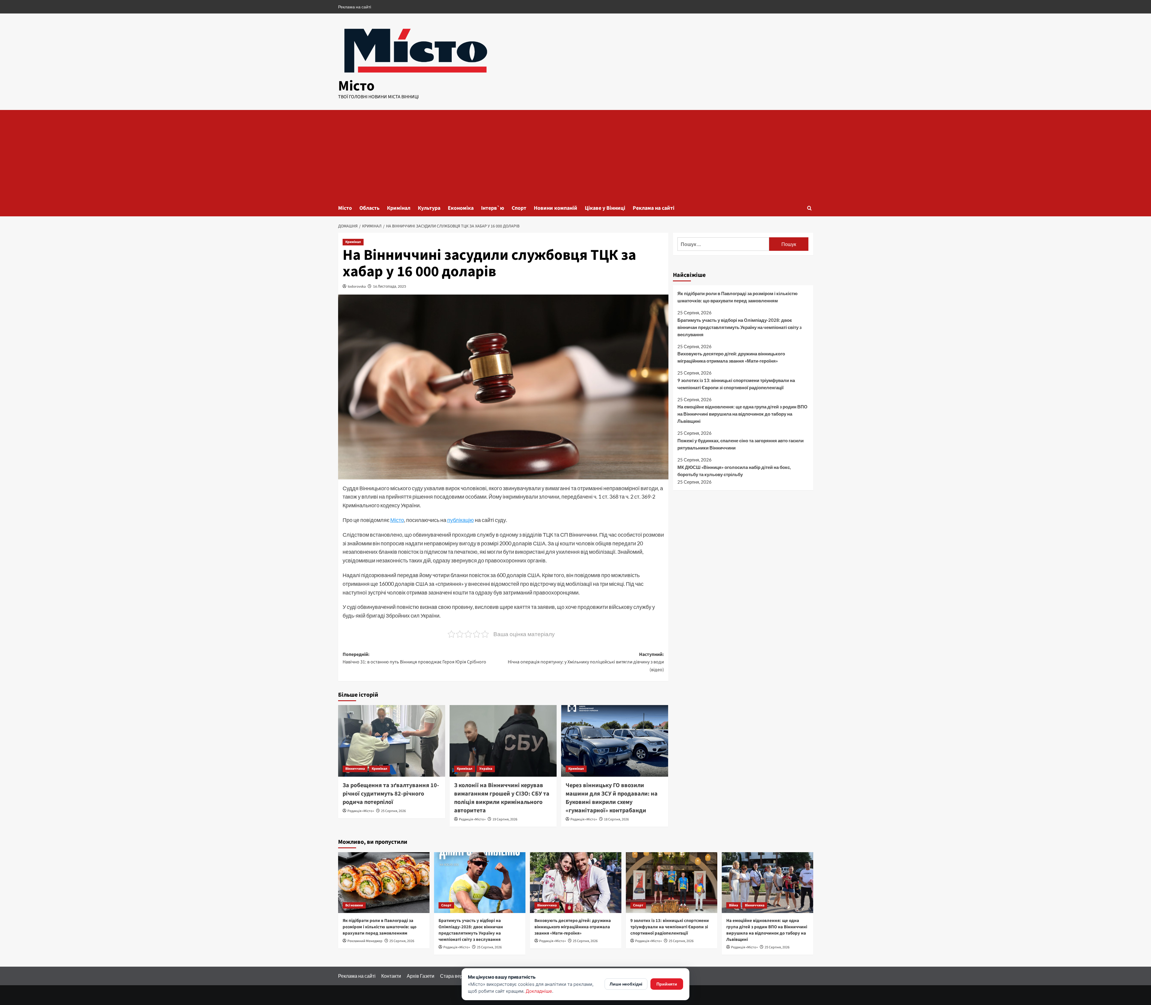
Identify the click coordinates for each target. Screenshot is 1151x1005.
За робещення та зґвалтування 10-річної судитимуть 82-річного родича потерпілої (391, 793)
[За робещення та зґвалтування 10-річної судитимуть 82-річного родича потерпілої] (391, 740)
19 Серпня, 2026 (504, 819)
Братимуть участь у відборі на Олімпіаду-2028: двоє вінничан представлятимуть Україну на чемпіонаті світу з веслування (739, 327)
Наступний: (586, 662)
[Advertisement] (575, 155)
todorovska (357, 286)
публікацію (460, 520)
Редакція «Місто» (360, 811)
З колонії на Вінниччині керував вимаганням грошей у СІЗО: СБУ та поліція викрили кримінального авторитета (501, 798)
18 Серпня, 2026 (616, 819)
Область (369, 208)
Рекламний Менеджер (364, 941)
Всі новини (354, 905)
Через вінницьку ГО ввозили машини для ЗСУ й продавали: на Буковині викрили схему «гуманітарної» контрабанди (612, 798)
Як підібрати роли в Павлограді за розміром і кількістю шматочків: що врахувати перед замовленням (737, 297)
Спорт (519, 208)
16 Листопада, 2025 (389, 286)
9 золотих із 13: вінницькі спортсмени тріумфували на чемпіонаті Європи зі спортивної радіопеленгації (736, 384)
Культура (429, 208)
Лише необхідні (626, 983)
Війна (733, 905)
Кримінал (398, 208)
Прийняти (666, 983)
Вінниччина (355, 768)
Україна (485, 768)
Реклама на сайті (354, 6)
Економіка (461, 208)
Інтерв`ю (492, 208)
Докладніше (539, 991)
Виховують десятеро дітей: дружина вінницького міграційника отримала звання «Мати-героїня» (731, 357)
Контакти (391, 976)
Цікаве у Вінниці (605, 208)
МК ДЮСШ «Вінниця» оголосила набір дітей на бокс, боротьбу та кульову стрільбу (734, 470)
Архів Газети (420, 976)
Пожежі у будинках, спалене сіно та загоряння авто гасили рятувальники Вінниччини (740, 444)
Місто (356, 86)
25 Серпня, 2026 (393, 811)
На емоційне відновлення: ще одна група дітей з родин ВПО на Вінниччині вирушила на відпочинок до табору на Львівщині (742, 414)
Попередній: (414, 658)
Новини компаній (555, 208)
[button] (809, 208)
